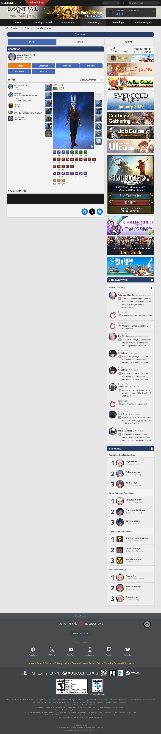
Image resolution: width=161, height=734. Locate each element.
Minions (67, 65)
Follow (43, 71)
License (30, 663)
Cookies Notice (79, 663)
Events (128, 41)
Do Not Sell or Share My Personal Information (112, 663)
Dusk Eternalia (20, 119)
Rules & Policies (45, 663)
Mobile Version (82, 616)
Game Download (80, 633)
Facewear (20, 71)
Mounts (91, 65)
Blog (80, 41)
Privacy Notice (62, 663)
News (53, 655)
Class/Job (43, 65)
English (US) (137, 3)
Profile (32, 41)
